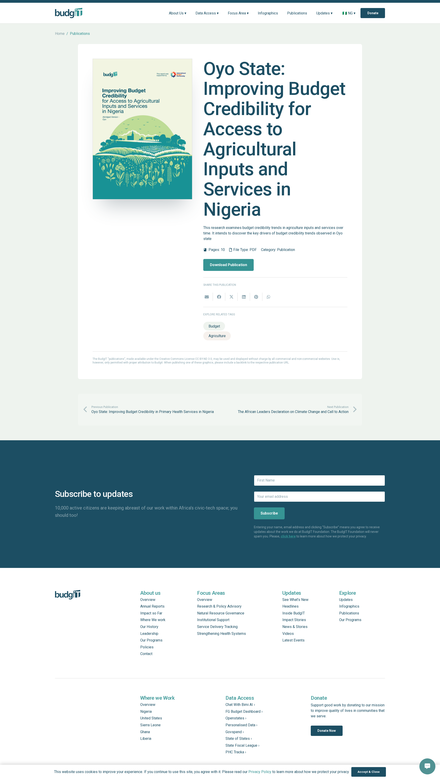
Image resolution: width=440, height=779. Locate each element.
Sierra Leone (150, 725)
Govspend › (235, 732)
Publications (349, 613)
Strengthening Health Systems (221, 633)
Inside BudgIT (293, 613)
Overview (147, 599)
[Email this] (207, 297)
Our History (149, 627)
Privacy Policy (259, 772)
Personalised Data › (241, 725)
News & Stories (295, 627)
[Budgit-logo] (68, 13)
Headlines (290, 606)
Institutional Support (213, 620)
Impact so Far (151, 613)
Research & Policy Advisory (219, 606)
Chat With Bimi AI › (240, 704)
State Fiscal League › (242, 745)
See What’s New (295, 599)
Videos (288, 633)
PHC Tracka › (236, 752)
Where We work (152, 620)
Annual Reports (152, 606)
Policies (147, 647)
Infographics (349, 606)
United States (151, 718)
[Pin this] (256, 297)
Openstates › (236, 718)
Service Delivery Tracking (217, 627)
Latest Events (293, 640)
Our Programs (151, 640)
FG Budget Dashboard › (244, 711)
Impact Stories (294, 620)
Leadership (149, 633)
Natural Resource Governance (220, 613)
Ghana (145, 732)
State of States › (239, 738)
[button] (189, 13)
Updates (346, 599)
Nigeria (146, 711)
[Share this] (219, 297)
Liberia (145, 738)
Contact (146, 654)
